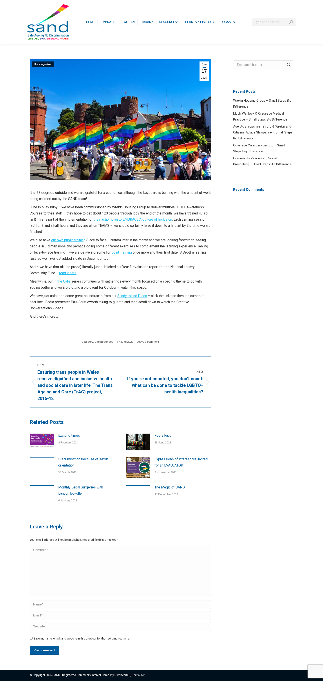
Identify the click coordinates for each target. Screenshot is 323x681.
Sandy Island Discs (132, 296)
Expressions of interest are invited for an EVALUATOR (181, 462)
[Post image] (42, 440)
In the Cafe (62, 281)
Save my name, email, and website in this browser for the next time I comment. (83, 638)
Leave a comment (148, 341)
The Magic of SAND (169, 487)
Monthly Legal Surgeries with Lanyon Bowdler (80, 490)
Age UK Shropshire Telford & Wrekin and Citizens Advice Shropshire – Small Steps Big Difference (263, 132)
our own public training (68, 240)
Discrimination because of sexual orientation (83, 462)
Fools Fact (162, 435)
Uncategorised (43, 64)
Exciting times (69, 435)
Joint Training (121, 252)
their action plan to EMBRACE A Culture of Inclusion (133, 219)
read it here (67, 273)
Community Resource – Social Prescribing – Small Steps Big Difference (262, 161)
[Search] (291, 22)
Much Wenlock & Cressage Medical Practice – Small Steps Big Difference (260, 116)
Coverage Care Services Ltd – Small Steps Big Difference (259, 148)
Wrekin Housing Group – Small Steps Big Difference (262, 103)
